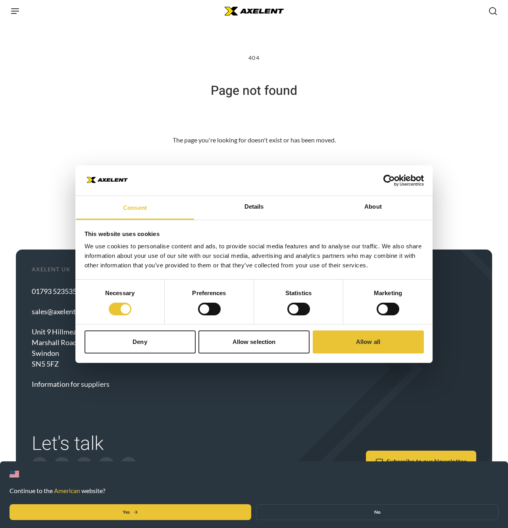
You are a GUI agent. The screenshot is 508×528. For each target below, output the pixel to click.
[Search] (493, 11)
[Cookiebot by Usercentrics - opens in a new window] (389, 180)
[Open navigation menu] (15, 11)
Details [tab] (254, 206)
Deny (140, 341)
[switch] (209, 309)
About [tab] (373, 206)
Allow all (368, 341)
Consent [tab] (135, 207)
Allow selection (254, 341)
